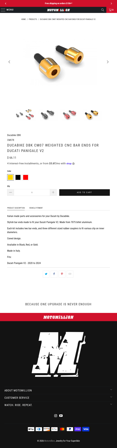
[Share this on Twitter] (46, 274)
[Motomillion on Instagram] (55, 416)
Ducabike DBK (14, 135)
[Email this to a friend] (70, 274)
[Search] (103, 10)
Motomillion (49, 440)
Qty (8, 186)
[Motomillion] (58, 10)
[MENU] (2, 10)
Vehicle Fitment (36, 208)
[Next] (111, 3)
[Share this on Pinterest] (62, 274)
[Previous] (5, 3)
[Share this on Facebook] (54, 274)
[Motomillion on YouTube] (61, 416)
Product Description (16, 208)
